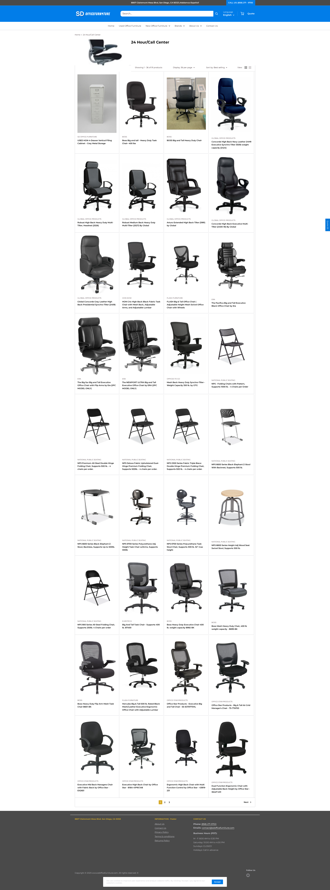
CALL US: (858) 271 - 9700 (240, 2)
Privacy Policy (162, 832)
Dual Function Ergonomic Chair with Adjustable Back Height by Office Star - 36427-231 (231, 789)
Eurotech (127, 621)
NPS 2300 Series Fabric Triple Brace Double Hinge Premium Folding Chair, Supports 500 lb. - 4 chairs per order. (185, 466)
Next (246, 802)
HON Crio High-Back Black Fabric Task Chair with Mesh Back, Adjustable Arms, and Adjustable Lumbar (141, 304)
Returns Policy (162, 840)
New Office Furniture (156, 26)
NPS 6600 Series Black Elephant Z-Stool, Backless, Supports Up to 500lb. (96, 545)
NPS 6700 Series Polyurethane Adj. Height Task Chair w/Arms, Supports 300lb (140, 547)
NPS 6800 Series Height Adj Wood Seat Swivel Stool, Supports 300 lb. (231, 546)
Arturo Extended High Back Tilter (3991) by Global (186, 224)
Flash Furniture (175, 298)
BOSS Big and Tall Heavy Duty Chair (184, 140)
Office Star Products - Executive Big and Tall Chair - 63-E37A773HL (184, 705)
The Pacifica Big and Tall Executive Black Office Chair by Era (229, 304)
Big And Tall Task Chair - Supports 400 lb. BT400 (141, 626)
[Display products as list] (250, 67)
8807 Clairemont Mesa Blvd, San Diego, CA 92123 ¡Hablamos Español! (165, 2)
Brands (178, 26)
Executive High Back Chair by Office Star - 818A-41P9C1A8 (140, 786)
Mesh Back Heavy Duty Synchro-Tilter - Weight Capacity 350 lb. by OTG (186, 384)
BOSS (169, 137)
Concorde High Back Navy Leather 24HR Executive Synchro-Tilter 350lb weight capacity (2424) (231, 144)
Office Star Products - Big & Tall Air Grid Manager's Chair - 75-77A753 (231, 706)
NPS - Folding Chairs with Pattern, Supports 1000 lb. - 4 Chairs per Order (230, 385)
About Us (194, 26)
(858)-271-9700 (208, 824)
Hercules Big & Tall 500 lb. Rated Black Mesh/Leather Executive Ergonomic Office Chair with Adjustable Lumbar (141, 707)
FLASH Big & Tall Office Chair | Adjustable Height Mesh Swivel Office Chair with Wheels (185, 304)
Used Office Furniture (130, 26)
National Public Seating (223, 380)
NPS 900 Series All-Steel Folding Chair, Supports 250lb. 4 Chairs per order (96, 626)
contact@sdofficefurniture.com (218, 828)
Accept (217, 882)
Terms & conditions (164, 836)
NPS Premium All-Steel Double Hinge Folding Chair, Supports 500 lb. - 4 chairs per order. (95, 466)
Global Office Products (223, 138)
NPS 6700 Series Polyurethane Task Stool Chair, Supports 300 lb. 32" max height (185, 547)
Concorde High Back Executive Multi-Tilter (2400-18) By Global (230, 225)
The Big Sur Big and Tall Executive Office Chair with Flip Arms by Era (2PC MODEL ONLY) (96, 385)
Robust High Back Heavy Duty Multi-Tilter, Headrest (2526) (95, 224)
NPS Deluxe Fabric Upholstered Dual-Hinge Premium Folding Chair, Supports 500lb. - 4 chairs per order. (140, 466)
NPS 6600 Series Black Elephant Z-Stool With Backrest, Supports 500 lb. (231, 466)
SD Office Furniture (87, 137)
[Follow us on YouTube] (248, 875)
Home (111, 26)
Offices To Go (173, 379)
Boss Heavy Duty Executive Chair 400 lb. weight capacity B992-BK (185, 626)
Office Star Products (177, 700)
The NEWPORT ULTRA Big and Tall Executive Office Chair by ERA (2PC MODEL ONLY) (139, 385)
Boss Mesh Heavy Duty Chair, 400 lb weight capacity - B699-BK (229, 627)
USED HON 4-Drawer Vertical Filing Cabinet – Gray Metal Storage (94, 142)
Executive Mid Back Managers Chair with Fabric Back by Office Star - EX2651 (95, 787)
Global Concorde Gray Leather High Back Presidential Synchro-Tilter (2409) (96, 303)
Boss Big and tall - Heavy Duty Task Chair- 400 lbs (139, 142)
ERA (213, 299)
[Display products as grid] (246, 67)
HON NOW (126, 298)
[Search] (216, 14)
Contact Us (212, 26)
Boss (124, 137)
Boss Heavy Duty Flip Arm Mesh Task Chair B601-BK (95, 705)
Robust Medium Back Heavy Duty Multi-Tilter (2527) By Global (138, 224)
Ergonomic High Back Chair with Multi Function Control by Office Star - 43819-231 (186, 787)
